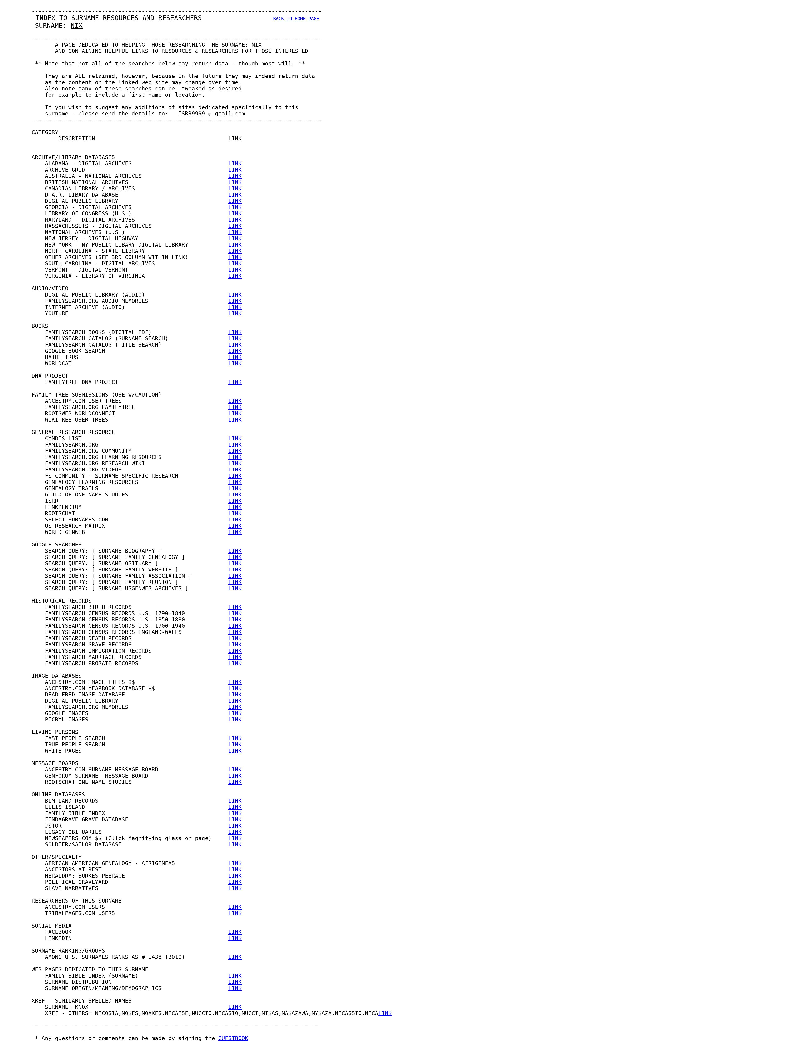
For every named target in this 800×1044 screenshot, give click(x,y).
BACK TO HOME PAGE (296, 18)
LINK (235, 163)
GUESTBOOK (233, 1038)
